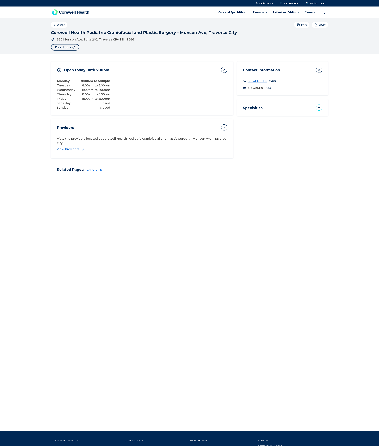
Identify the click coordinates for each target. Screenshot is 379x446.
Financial (258, 12)
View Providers (68, 149)
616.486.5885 (257, 81)
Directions (63, 47)
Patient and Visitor (285, 12)
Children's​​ (94, 169)
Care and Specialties (231, 12)
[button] (142, 69)
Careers (310, 12)
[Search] (323, 12)
